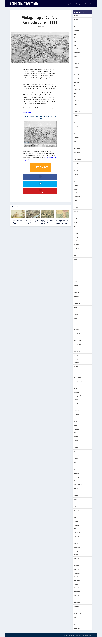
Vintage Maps (69, 4)
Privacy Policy (78, 635)
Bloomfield (77, 52)
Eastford (76, 174)
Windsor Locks (78, 613)
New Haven (77, 348)
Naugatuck (77, 329)
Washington (77, 558)
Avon (75, 26)
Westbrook (77, 580)
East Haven (77, 163)
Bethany (76, 41)
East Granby (77, 148)
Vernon (76, 543)
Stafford (76, 499)
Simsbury (76, 477)
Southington (77, 492)
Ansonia (76, 19)
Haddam (76, 229)
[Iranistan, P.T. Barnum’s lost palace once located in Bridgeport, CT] (18, 214)
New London (77, 351)
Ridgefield (76, 440)
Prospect (76, 429)
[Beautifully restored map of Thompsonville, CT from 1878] (32, 214)
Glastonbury (77, 204)
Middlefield (77, 307)
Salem (75, 451)
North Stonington (78, 381)
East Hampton (77, 156)
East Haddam (77, 152)
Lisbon (76, 274)
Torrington (77, 532)
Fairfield (76, 193)
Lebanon (76, 266)
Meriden (76, 300)
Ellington (76, 181)
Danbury (76, 130)
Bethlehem (77, 49)
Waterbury (77, 562)
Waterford (76, 565)
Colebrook (76, 115)
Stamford (76, 503)
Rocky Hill (76, 444)
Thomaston (77, 521)
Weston (76, 584)
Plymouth (76, 414)
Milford (76, 314)
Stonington (77, 510)
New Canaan (77, 337)
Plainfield (76, 407)
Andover (76, 15)
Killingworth (77, 263)
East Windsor (77, 170)
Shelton (76, 469)
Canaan (76, 86)
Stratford (76, 514)
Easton (76, 178)
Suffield (76, 517)
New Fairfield (77, 340)
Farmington (77, 196)
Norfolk (76, 366)
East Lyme (76, 167)
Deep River (77, 137)
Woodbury (76, 624)
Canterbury (77, 89)
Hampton (76, 237)
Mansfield (76, 292)
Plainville (76, 410)
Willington (76, 595)
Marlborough (77, 296)
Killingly (76, 259)
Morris (75, 325)
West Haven (77, 577)
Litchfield (76, 277)
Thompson (77, 525)
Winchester (77, 602)
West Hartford (77, 573)
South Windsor (78, 484)
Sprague (76, 495)
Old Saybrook (77, 396)
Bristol (75, 71)
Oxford (76, 403)
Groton (76, 222)
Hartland (76, 244)
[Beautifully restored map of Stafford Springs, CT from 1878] (47, 214)
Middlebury (77, 303)
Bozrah (76, 60)
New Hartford (77, 344)
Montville (76, 322)
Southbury (77, 488)
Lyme (75, 281)
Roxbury (76, 447)
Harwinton (77, 248)
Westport (76, 588)
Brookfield (76, 74)
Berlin (75, 37)
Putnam (76, 433)
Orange (76, 399)
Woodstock (77, 628)
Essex (75, 189)
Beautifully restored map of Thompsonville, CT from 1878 (32, 221)
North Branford (78, 370)
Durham (76, 145)
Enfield (76, 185)
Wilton (75, 599)
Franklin (76, 200)
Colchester (77, 111)
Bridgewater (77, 67)
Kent (75, 255)
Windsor (76, 610)
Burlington (77, 82)
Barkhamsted (77, 30)
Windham (76, 606)
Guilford (76, 226)
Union (75, 540)
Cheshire (76, 100)
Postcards (88, 4)
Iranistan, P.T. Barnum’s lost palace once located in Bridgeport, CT (17, 221)
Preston (76, 425)
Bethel (75, 45)
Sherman (76, 473)
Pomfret (76, 418)
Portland (76, 421)
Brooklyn (76, 78)
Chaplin (76, 97)
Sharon (76, 466)
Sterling (76, 506)
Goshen (76, 207)
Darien (75, 133)
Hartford (76, 241)
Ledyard (76, 270)
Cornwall (76, 122)
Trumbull (76, 536)
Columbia (76, 119)
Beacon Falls (77, 34)
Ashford (76, 23)
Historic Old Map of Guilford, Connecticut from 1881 (40, 117)
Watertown (77, 569)
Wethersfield (77, 591)
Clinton (76, 108)
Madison (76, 285)
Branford (76, 63)
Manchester (77, 289)
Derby (75, 141)
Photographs (79, 4)
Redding (76, 436)
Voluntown (77, 547)
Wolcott (76, 617)
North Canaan (77, 373)
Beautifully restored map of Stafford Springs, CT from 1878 (47, 221)
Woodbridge (77, 621)
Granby (76, 211)
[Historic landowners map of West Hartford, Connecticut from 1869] (62, 214)
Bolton (76, 56)
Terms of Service (87, 635)
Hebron (76, 252)
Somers (76, 481)
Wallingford (77, 551)
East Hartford (77, 159)
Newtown (76, 362)
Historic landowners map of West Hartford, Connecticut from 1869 (62, 221)
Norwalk (76, 385)
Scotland (76, 458)
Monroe (76, 318)
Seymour (76, 462)
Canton (76, 93)
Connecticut (40, 26)
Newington (77, 359)
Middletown (77, 311)
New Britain (77, 333)
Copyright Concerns (69, 635)
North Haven (77, 377)
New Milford (77, 355)
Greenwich (76, 215)
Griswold (76, 218)
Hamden (76, 233)
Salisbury (76, 455)
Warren (76, 554)
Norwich (76, 388)
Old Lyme (76, 392)
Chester (76, 104)
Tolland (76, 528)
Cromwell (76, 126)
